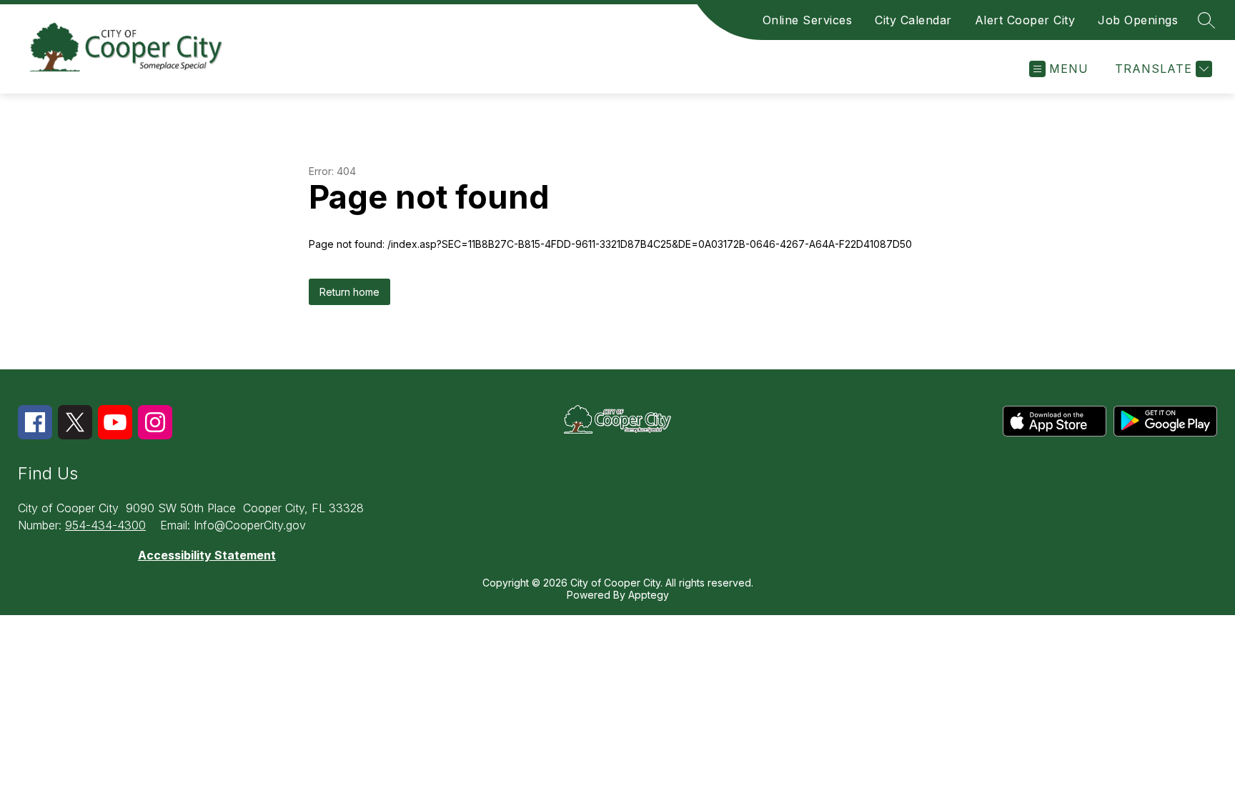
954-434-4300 (105, 525)
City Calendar (913, 20)
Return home (349, 292)
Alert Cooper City (1025, 20)
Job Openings (1138, 20)
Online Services (808, 20)
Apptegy (648, 595)
